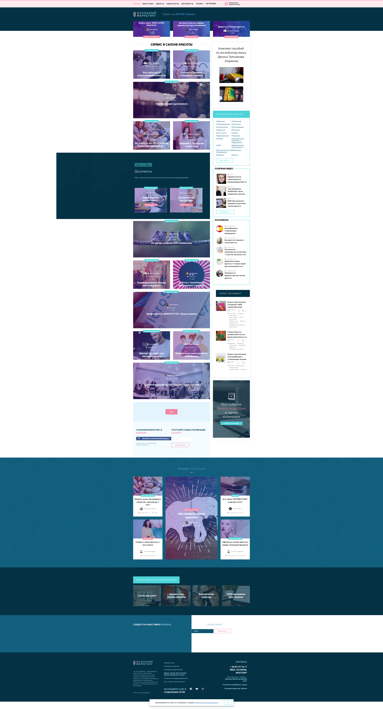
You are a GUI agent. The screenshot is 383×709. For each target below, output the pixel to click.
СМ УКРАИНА (211, 4)
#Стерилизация (233, 369)
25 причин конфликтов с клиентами (171, 243)
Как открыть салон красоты (174, 682)
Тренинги (199, 4)
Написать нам (169, 663)
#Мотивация (236, 150)
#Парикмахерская (223, 124)
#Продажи (220, 155)
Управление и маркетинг (151, 37)
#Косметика (236, 124)
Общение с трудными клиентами (191, 145)
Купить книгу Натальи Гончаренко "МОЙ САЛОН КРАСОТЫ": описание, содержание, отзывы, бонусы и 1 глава (237, 304)
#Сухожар (243, 369)
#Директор (220, 121)
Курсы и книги (148, 4)
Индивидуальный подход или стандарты (151, 284)
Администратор (172, 4)
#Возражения (231, 343)
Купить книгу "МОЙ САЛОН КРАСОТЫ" (151, 24)
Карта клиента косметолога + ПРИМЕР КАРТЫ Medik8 (151, 199)
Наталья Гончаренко (233, 31)
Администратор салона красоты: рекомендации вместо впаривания (237, 179)
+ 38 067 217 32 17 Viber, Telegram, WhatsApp (238, 670)
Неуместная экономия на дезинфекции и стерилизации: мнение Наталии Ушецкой (236, 356)
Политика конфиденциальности (176, 678)
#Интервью (242, 345)
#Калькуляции (233, 367)
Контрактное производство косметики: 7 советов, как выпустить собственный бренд (235, 252)
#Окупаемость (233, 323)
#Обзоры (219, 139)
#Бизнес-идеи (231, 313)
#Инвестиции (233, 315)
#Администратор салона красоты (237, 146)
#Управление (236, 121)
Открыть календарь (231, 423)
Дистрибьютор (187, 4)
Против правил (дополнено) (171, 103)
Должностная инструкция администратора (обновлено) (191, 24)
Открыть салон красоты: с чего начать (148, 543)
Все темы (223, 160)
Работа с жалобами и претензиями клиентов (191, 284)
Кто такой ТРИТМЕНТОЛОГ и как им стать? (235, 500)
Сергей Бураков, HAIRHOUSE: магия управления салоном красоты (236, 191)
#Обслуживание (237, 127)
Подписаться (180, 445)
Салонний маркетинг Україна (235, 688)
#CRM (218, 145)
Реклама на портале (171, 666)
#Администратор (222, 136)
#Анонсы (234, 155)
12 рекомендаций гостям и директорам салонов (171, 384)
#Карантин (232, 347)
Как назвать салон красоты (191, 515)
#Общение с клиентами (236, 349)
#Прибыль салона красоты (237, 325)
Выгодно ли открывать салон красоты (234, 241)
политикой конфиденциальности (206, 703)
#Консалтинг (233, 319)
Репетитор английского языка (235, 685)
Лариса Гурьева (193, 522)
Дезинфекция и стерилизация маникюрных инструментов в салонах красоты (235, 231)
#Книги (241, 317)
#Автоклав (230, 365)
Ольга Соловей (193, 29)
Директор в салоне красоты (231, 27)
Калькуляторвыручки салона (234, 3)
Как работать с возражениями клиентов (151, 74)
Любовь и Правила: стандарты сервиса (191, 74)
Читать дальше (170, 114)
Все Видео (224, 212)
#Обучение (235, 130)
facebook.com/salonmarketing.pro (155, 439)
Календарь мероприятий (173, 670)
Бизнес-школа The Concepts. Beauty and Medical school (175, 674)
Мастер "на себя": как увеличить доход (151, 355)
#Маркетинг (220, 130)
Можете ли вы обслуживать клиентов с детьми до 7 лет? (151, 145)
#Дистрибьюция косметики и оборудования (237, 140)
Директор (160, 4)
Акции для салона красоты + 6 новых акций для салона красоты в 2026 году (235, 263)
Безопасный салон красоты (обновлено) (191, 355)
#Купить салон (233, 321)
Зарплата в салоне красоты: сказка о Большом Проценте (235, 543)
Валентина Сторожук (154, 134)
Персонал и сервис (191, 37)
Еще (171, 412)
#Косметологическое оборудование (223, 151)
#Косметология (222, 127)
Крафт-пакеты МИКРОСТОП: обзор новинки (171, 313)
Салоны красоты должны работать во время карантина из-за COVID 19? (236, 334)
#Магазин (242, 321)
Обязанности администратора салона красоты (235, 275)
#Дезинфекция (240, 365)
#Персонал (235, 136)
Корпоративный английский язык (236, 680)
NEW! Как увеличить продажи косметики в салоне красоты (237, 203)
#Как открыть (221, 133)
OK (228, 702)
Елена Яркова (154, 29)
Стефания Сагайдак (173, 375)
